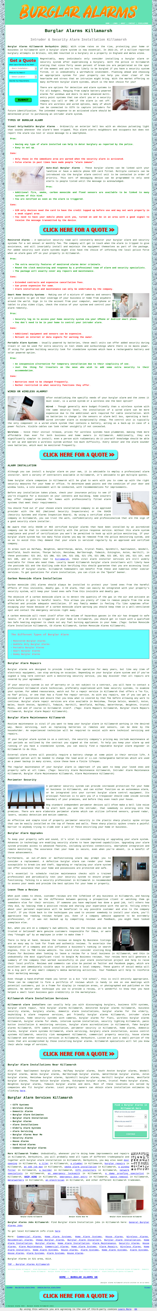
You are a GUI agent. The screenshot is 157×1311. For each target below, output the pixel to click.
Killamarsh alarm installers (27, 1004)
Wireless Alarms (137, 1237)
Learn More (124, 1309)
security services (47, 1038)
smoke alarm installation (80, 1167)
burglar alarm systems (33, 1031)
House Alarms (114, 1237)
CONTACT (131, 23)
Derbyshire (88, 1038)
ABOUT (123, 23)
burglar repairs (115, 1163)
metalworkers (16, 1180)
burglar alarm (90, 724)
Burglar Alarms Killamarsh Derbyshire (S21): (38, 46)
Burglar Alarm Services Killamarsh (40, 1098)
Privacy (147, 1287)
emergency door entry (74, 1177)
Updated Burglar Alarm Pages (49, 1287)
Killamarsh (62, 559)
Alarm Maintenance (104, 1243)
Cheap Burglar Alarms (50, 1240)
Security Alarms (129, 1243)
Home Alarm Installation (74, 1243)
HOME (108, 23)
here (22, 1091)
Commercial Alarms (29, 1237)
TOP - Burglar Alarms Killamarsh (29, 1264)
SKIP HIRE (30, 1177)
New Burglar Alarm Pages (25, 1287)
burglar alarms (104, 168)
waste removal (119, 1177)
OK (135, 1309)
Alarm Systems (90, 1250)
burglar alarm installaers (108, 562)
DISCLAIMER (143, 23)
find (17, 1071)
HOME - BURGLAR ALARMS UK (78, 1277)
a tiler (44, 1163)
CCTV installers (85, 1170)
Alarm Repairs (108, 1246)
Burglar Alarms (45, 1243)
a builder (45, 1170)
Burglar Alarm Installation (122, 1240)
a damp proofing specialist (124, 1173)
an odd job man (33, 1167)
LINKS (115, 23)
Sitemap (10, 1287)
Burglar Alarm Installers (84, 1240)
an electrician (55, 1180)
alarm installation (63, 572)
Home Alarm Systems (58, 1237)
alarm (93, 559)
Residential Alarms (20, 1240)
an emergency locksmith (64, 1173)
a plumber (77, 1163)
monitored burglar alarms (102, 1008)
